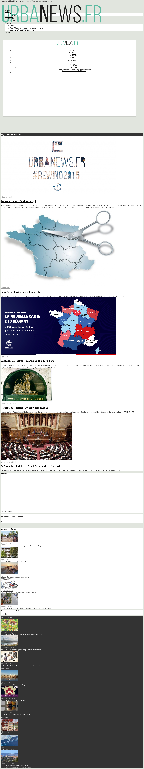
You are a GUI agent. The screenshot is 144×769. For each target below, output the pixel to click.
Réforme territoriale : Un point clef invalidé (24, 408)
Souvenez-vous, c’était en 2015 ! (18, 201)
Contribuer (13, 27)
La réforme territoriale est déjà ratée (21, 292)
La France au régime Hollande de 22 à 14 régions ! (28, 361)
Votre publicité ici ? (7, 511)
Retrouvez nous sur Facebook (12, 516)
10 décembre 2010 (8, 404)
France (12, 13)
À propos (8, 23)
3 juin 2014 (5, 357)
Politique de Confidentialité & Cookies (22, 30)
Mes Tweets (6, 614)
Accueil (7, 10)
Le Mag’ (7, 12)
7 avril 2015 (5, 288)
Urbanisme (9, 17)
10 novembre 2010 (8, 462)
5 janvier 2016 (6, 197)
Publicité (13, 25)
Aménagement (10, 20)
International (14, 15)
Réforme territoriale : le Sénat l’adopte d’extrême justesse (33, 466)
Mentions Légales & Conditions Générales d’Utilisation (27, 29)
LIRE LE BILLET (109, 208)
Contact (7, 32)
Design (7, 22)
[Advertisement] (69, 100)
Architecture (9, 18)
